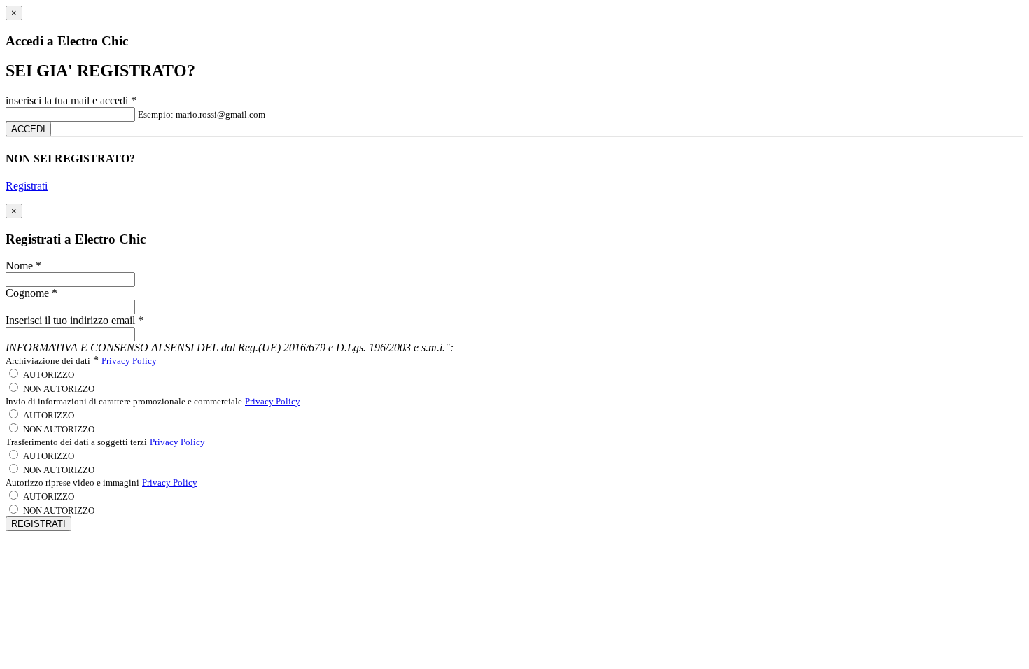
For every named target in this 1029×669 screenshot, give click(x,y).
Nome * (23, 266)
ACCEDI (28, 129)
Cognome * (31, 293)
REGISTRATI (38, 524)
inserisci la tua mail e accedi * (71, 100)
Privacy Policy (129, 360)
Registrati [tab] (27, 186)
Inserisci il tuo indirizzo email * (75, 320)
